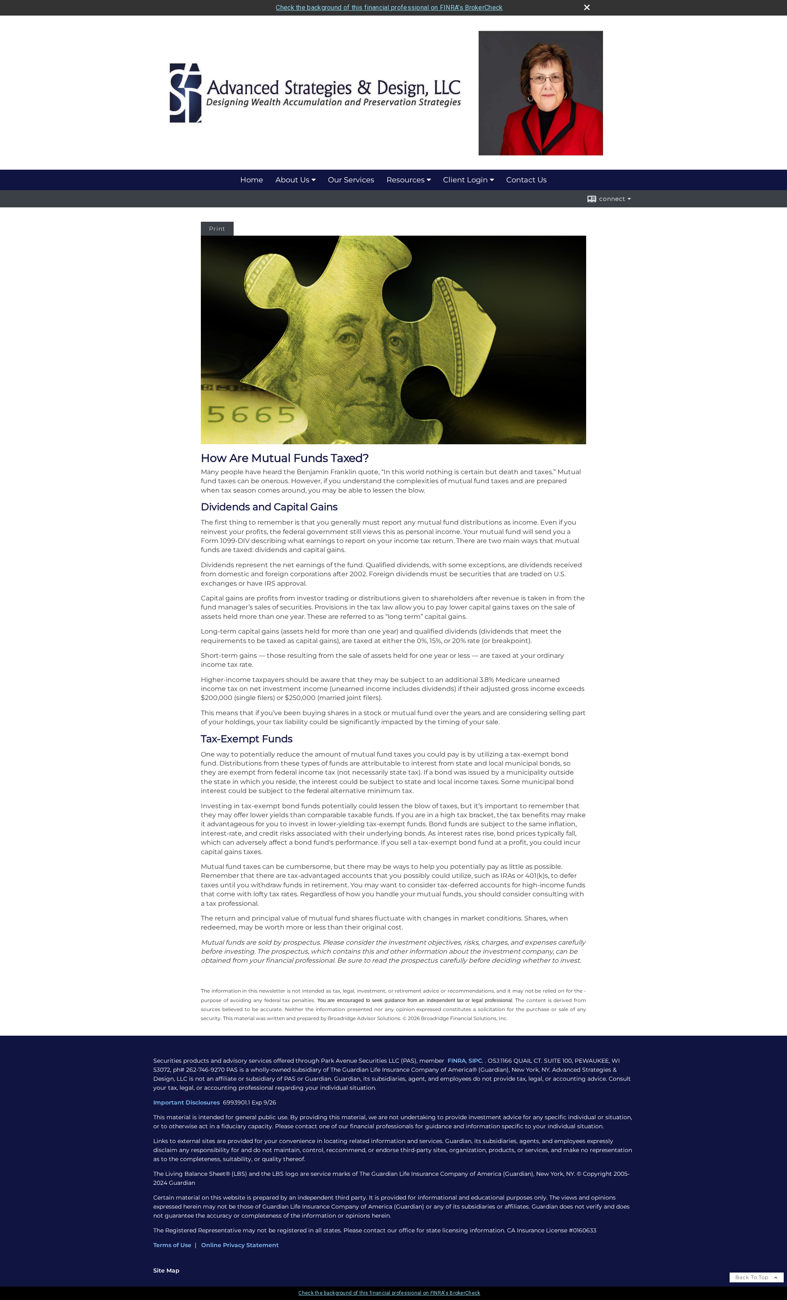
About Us (292, 179)
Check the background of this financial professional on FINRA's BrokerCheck (389, 7)
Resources (406, 179)
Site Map (166, 1270)
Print (217, 228)
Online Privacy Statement (240, 1245)
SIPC (475, 1060)
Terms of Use (172, 1245)
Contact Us (526, 179)
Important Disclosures (187, 1102)
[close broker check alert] (587, 7)
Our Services (351, 179)
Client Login (465, 179)
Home (251, 179)
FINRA (457, 1060)
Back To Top (752, 1277)
